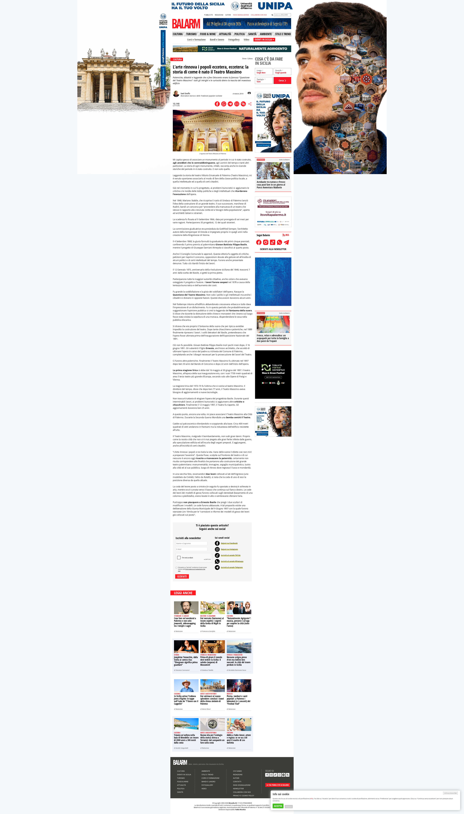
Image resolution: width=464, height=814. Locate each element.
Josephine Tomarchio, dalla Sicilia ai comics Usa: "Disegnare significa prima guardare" (186, 661)
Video (246, 39)
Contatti (237, 781)
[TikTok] (217, 555)
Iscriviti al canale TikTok (230, 555)
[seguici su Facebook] (267, 775)
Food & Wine (182, 781)
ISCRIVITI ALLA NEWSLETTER (273, 249)
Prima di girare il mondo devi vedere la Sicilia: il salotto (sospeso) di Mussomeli (211, 661)
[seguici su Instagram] (271, 775)
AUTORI (228, 15)
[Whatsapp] (217, 561)
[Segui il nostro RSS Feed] (287, 775)
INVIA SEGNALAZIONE (241, 15)
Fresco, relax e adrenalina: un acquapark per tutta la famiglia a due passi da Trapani (273, 338)
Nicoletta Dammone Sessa (237, 670)
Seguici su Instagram (229, 549)
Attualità (181, 785)
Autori (236, 778)
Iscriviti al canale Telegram (232, 567)
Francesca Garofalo (208, 631)
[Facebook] (217, 543)
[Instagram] (217, 549)
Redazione (179, 631)
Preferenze (289, 806)
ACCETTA (278, 806)
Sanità (180, 792)
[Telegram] (217, 567)
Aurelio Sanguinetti (182, 748)
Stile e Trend (207, 774)
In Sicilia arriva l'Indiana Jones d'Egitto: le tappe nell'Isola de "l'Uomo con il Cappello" (186, 700)
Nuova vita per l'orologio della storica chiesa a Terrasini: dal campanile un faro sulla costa (212, 738)
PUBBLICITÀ (208, 15)
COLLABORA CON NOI (259, 15)
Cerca (281, 80)
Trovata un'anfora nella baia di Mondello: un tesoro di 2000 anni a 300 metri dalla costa (186, 738)
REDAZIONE (219, 15)
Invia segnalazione (241, 785)
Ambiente (206, 771)
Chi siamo (237, 771)
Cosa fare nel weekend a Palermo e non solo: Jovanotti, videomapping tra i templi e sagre (185, 622)
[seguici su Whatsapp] (279, 775)
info (311, 798)
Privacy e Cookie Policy (243, 795)
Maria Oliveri (206, 709)
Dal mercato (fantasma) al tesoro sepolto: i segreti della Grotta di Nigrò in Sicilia (212, 622)
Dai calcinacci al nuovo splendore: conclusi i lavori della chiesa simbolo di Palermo (212, 700)
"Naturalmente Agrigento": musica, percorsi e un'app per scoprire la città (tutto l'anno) (239, 622)
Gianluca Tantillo (207, 670)
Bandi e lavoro (217, 39)
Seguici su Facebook (229, 543)
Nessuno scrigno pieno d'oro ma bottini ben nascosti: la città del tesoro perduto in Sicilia (238, 661)
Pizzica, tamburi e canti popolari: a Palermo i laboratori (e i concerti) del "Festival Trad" (238, 700)
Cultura (250, 58)
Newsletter (238, 788)
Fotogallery (233, 39)
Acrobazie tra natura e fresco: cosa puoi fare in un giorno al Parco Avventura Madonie (271, 184)
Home (244, 58)
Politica (180, 788)
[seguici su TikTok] (275, 775)
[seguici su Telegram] (283, 775)
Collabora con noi (242, 792)
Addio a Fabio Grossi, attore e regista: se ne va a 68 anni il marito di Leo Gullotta (239, 738)
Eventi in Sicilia (184, 774)
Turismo (181, 778)
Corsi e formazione (196, 39)
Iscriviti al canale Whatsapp (232, 561)
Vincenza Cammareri (183, 670)
